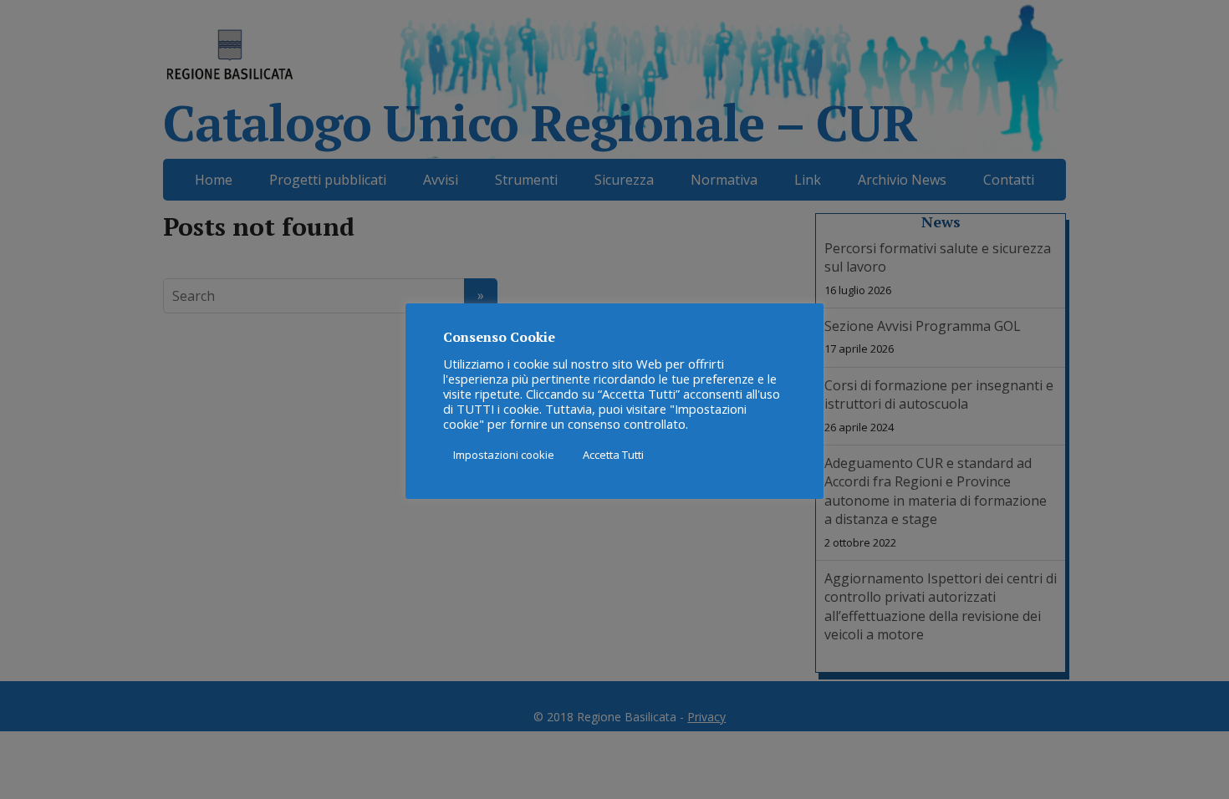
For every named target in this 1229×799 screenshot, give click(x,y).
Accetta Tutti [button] (613, 454)
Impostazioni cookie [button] (503, 454)
